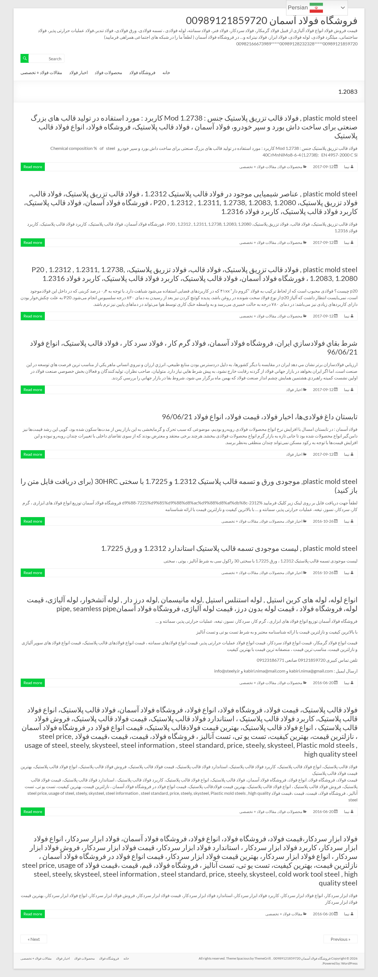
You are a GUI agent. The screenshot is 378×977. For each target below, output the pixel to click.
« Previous (340, 939)
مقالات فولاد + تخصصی (41, 72)
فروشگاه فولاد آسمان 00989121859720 (272, 20)
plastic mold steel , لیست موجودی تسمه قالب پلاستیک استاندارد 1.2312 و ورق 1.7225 (229, 548)
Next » (34, 939)
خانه (166, 72)
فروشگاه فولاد (142, 72)
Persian (299, 7)
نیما (346, 166)
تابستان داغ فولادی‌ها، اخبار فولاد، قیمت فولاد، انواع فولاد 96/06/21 (260, 416)
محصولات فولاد (108, 72)
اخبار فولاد (78, 72)
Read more (33, 166)
